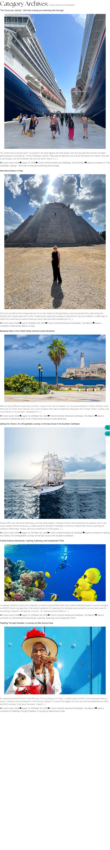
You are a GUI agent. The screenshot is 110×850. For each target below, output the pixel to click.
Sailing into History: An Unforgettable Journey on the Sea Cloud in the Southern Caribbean (40, 424)
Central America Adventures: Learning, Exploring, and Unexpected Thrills (32, 541)
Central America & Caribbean (58, 163)
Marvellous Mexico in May (11, 171)
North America (78, 163)
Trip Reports (87, 323)
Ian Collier (15, 163)
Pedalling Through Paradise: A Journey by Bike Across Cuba (26, 623)
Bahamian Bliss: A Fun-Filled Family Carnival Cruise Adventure (27, 331)
